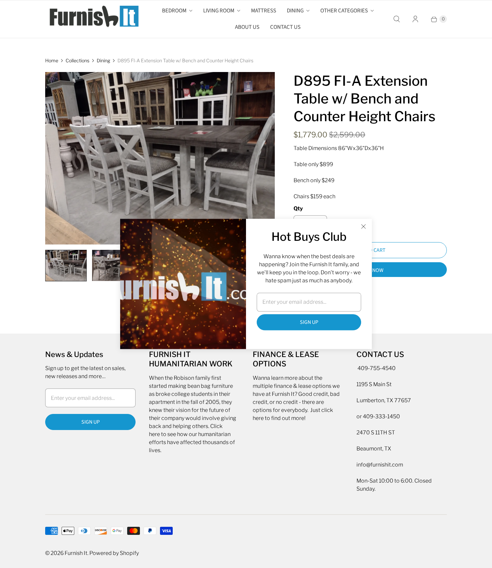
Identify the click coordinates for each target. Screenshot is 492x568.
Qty (298, 208)
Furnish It (76, 553)
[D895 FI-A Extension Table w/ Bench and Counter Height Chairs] (160, 158)
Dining (295, 11)
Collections (77, 60)
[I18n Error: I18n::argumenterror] (66, 265)
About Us (247, 27)
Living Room (218, 11)
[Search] (396, 19)
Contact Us (285, 27)
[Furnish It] (92, 19)
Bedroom (174, 11)
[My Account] (415, 19)
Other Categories (344, 11)
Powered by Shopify (114, 553)
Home (51, 60)
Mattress (263, 11)
